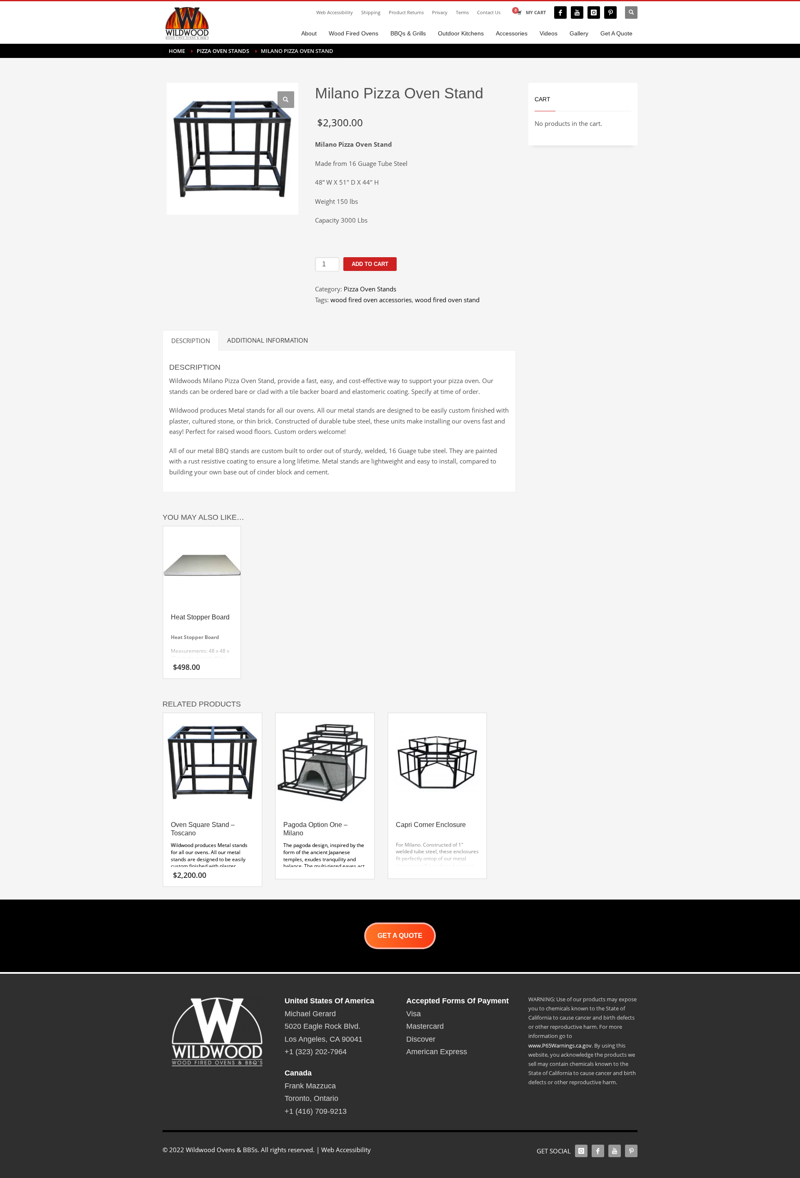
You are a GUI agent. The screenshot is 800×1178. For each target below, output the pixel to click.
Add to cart (370, 264)
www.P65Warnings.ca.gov (560, 1045)
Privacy (440, 12)
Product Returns (406, 12)
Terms (462, 12)
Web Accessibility (334, 12)
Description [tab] (190, 340)
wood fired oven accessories (371, 300)
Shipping (370, 12)
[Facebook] (560, 12)
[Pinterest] (610, 12)
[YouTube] (577, 12)
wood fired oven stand (447, 300)
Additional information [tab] (267, 340)
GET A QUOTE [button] (400, 935)
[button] (286, 99)
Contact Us (488, 12)
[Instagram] (594, 12)
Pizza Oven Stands (370, 289)
